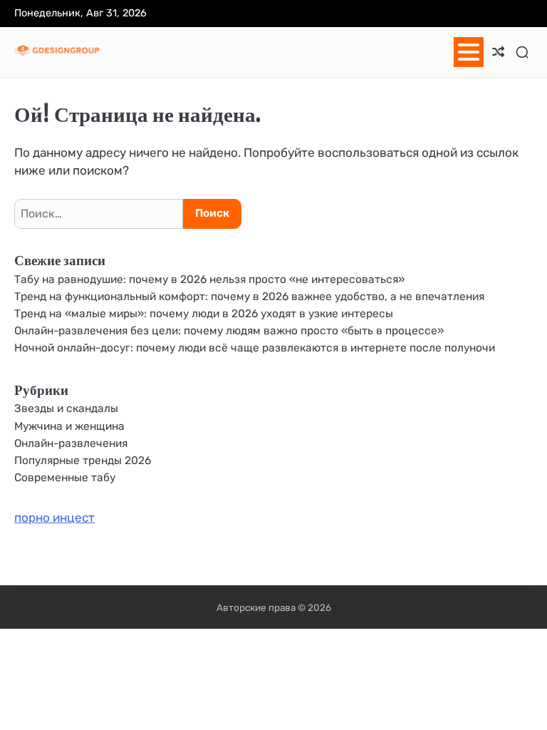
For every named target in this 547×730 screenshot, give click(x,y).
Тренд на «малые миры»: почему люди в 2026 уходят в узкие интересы (203, 313)
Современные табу (64, 477)
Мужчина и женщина (69, 426)
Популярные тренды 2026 (82, 460)
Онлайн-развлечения (70, 443)
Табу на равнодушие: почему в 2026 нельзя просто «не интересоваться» (209, 279)
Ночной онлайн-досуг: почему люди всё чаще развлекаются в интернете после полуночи (254, 347)
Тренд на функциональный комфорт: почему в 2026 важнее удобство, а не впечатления (249, 296)
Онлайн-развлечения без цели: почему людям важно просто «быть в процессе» (229, 330)
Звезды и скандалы (66, 408)
